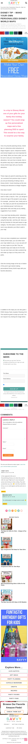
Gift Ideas (14, 675)
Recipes (14, 690)
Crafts (14, 686)
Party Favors (14, 694)
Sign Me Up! (14, 389)
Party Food (14, 698)
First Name (6, 373)
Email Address (7, 378)
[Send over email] (11, 33)
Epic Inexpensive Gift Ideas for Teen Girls (13, 549)
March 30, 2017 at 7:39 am (9, 496)
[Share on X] (20, 33)
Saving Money (14, 409)
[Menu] (2, 3)
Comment (5, 428)
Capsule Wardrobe (14, 682)
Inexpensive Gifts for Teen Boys (10, 566)
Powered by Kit (14, 397)
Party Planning (14, 679)
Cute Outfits (14, 671)
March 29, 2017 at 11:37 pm (7, 472)
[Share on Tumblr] (16, 33)
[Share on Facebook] (7, 33)
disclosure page (13, 28)
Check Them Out (14, 711)
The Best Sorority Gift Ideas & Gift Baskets (14, 602)
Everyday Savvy (14, 2)
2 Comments (18, 24)
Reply (3, 491)
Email (4, 448)
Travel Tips (21, 409)
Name (4, 442)
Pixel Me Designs (16, 742)
